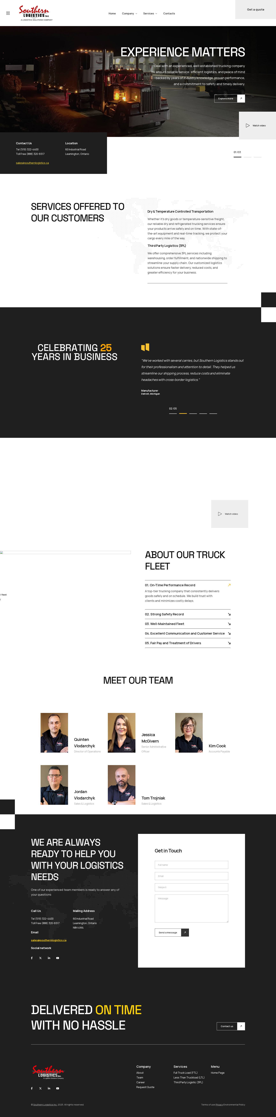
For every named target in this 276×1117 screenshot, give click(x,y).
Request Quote (145, 1087)
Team (139, 1077)
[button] (257, 125)
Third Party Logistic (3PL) (188, 1082)
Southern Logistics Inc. (45, 1104)
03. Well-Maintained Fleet (164, 624)
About (140, 1072)
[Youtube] (57, 958)
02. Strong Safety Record (164, 614)
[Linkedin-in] (49, 958)
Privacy (219, 1104)
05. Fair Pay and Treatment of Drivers (173, 643)
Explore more (225, 98)
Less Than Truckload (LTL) (189, 1077)
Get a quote (255, 9)
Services (148, 13)
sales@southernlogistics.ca (32, 163)
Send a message (168, 932)
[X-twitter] (40, 958)
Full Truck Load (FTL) (186, 1072)
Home (112, 13)
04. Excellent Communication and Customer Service (185, 633)
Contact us (227, 1026)
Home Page (218, 1072)
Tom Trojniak (153, 798)
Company (128, 13)
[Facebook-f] (32, 958)
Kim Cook (217, 746)
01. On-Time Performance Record (170, 585)
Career (140, 1082)
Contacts (169, 13)
